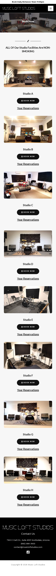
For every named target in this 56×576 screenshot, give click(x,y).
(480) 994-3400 (28, 543)
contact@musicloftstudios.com (28, 547)
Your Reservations (28, 108)
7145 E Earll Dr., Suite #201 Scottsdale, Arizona (28, 540)
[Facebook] (28, 552)
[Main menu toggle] (50, 8)
